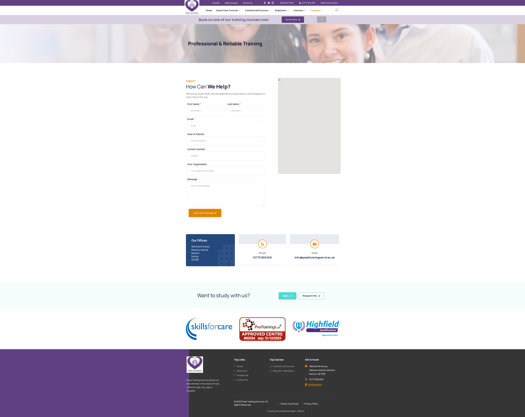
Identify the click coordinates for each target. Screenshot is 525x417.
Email (191, 119)
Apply (286, 295)
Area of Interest (195, 134)
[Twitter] (269, 2)
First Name (194, 104)
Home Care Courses (227, 10)
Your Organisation (197, 164)
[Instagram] (273, 2)
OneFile (215, 3)
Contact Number (196, 149)
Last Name (234, 104)
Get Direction (315, 384)
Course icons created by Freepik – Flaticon (285, 411)
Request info (310, 295)
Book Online (292, 19)
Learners (298, 10)
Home (209, 10)
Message (192, 179)
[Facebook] (265, 2)
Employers (280, 10)
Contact (315, 10)
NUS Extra (247, 3)
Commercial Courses (256, 10)
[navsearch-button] (337, 10)
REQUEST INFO (287, 2)
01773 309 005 (308, 2)
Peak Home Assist (329, 2)
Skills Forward (231, 3)
